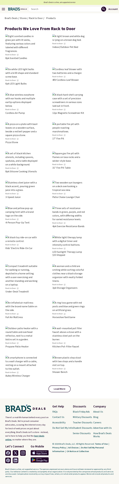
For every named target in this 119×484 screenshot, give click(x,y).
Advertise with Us (102, 428)
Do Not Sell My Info (62, 428)
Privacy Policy (59, 447)
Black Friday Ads (81, 411)
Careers (97, 422)
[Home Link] (17, 9)
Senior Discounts (82, 433)
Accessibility (59, 422)
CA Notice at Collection (78, 451)
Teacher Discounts (82, 422)
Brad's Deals (11, 18)
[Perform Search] (103, 9)
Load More (59, 389)
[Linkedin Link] (15, 460)
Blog (95, 417)
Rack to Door (36, 18)
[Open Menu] (3, 9)
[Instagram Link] (23, 453)
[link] (22, 47)
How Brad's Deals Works (102, 435)
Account (113, 9)
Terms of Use (101, 444)
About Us (98, 411)
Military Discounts (82, 417)
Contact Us (58, 417)
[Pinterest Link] (8, 460)
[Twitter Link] (15, 453)
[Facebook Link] (8, 453)
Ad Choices (73, 447)
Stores (23, 18)
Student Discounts (82, 428)
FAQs (55, 411)
